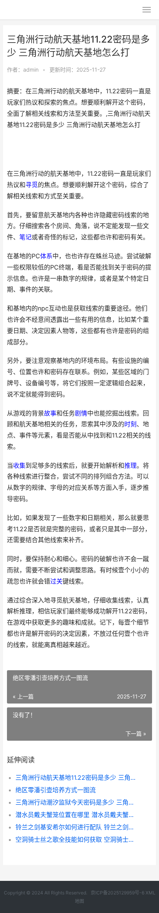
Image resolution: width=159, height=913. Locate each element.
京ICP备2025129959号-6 (117, 893)
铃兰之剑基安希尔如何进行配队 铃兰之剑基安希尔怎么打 (77, 827)
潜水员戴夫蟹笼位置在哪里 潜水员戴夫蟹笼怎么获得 (77, 815)
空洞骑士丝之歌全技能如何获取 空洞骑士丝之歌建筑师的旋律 (77, 839)
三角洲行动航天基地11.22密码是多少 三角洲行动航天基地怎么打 (77, 777)
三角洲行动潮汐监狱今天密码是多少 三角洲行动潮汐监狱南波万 (77, 802)
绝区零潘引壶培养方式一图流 (55, 790)
